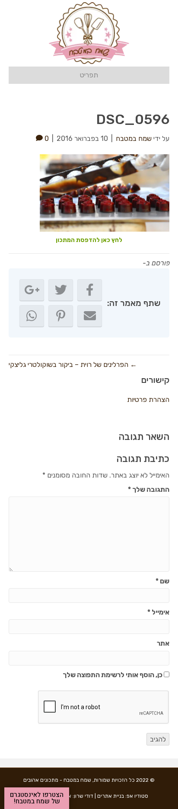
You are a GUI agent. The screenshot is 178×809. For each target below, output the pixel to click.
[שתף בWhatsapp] (31, 316)
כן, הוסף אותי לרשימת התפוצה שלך (113, 675)
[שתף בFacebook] (89, 290)
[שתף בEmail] (89, 316)
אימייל (158, 612)
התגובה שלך (148, 489)
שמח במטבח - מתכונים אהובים (57, 780)
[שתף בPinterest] (60, 316)
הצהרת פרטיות (148, 399)
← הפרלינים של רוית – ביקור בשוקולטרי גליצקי (73, 364)
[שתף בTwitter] (60, 290)
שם (162, 581)
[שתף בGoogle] (31, 290)
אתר (163, 643)
